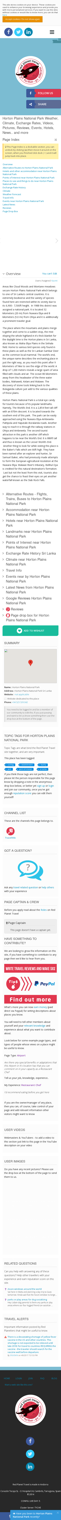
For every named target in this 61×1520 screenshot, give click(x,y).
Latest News (9, 204)
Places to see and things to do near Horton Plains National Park (28, 182)
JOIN (30, 1378)
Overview (8, 164)
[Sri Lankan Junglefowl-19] (44, 253)
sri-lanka (43, 769)
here (5, 15)
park (9, 769)
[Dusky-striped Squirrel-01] (7, 227)
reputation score (22, 793)
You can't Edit (49, 273)
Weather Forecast (12, 194)
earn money (40, 1007)
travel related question (25, 887)
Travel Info (8, 197)
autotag (11, 764)
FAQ (42, 1378)
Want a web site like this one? (19, 1384)
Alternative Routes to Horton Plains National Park (28, 167)
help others (48, 887)
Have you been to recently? (32, 1515)
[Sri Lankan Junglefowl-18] (15, 227)
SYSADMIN (14, 1355)
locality (43, 764)
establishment (27, 764)
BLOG (54, 1378)
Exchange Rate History (14, 187)
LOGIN (19, 1378)
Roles (44, 909)
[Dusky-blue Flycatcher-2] (15, 253)
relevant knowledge (34, 1025)
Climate (6, 190)
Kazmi (54, 280)
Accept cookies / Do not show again (22, 19)
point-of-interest (25, 769)
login (51, 785)
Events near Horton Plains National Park (23, 201)
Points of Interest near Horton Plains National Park (29, 177)
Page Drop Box (10, 211)
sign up (41, 785)
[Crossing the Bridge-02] (27, 240)
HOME (7, 1378)
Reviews (7, 207)
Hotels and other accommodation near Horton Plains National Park (30, 173)
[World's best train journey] (44, 227)
